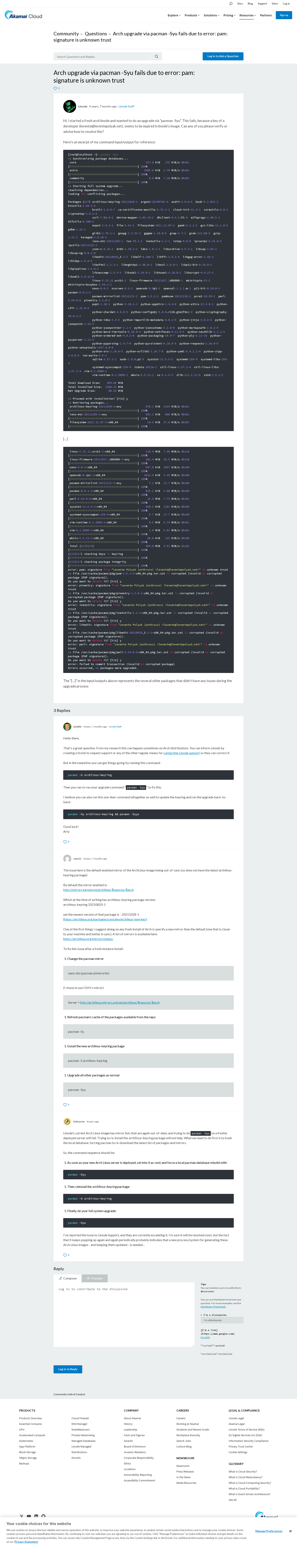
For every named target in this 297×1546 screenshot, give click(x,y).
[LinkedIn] (36, 1516)
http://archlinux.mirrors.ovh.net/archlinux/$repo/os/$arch (120, 1002)
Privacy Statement (26, 1541)
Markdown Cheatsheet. (213, 1306)
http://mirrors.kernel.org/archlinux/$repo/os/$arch (98, 890)
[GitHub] (43, 1516)
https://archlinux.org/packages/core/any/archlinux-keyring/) (105, 919)
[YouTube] (28, 1516)
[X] (21, 1516)
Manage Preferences (268, 1531)
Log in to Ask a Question (223, 56)
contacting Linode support (181, 753)
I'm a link (205, 1337)
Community (66, 33)
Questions (96, 33)
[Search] (156, 56)
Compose (70, 1278)
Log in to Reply (67, 1369)
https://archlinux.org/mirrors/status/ (88, 939)
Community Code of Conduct (69, 1394)
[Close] (290, 1531)
